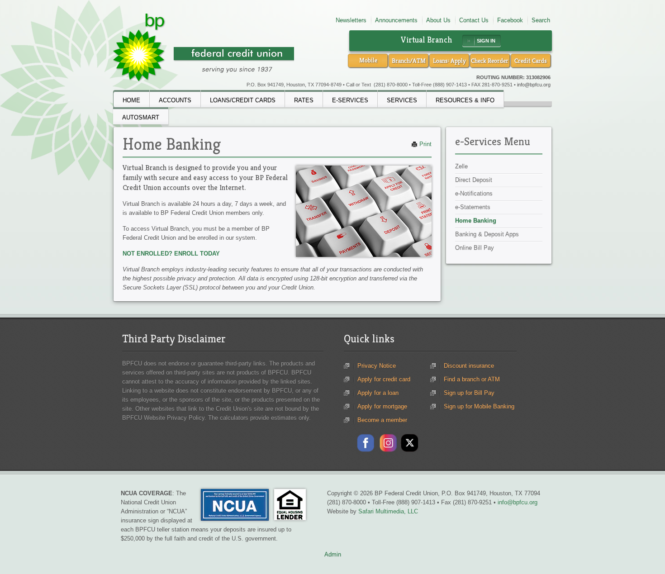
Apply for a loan (378, 392)
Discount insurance (469, 365)
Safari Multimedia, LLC (388, 511)
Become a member (382, 420)
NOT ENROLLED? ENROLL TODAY (171, 253)
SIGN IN (486, 40)
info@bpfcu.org (534, 84)
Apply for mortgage (382, 406)
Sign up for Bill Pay (469, 392)
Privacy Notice (376, 365)
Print (425, 144)
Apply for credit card (383, 379)
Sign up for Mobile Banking (479, 406)
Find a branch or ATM (472, 379)
